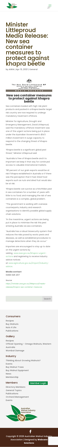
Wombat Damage (15, 350)
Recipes (10, 320)
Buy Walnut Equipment (17, 370)
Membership (12, 377)
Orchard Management (17, 397)
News (8, 373)
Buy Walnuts (12, 324)
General (33, 69)
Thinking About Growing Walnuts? (23, 360)
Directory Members (15, 387)
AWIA (11, 69)
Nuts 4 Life (11, 327)
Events (9, 363)
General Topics (14, 390)
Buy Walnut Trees (15, 367)
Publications (12, 330)
